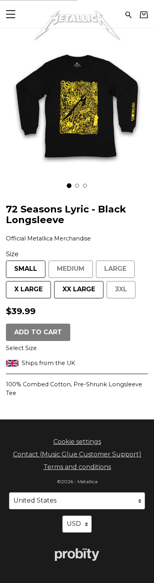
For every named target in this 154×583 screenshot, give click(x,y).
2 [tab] (77, 186)
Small (25, 268)
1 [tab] (69, 185)
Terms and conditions (77, 467)
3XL (121, 289)
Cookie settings (77, 441)
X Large (28, 289)
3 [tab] (85, 186)
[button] (10, 14)
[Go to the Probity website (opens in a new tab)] (77, 554)
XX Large (78, 289)
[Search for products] (128, 14)
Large (115, 268)
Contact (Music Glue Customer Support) (77, 454)
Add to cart (38, 332)
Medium (71, 268)
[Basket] (144, 14)
